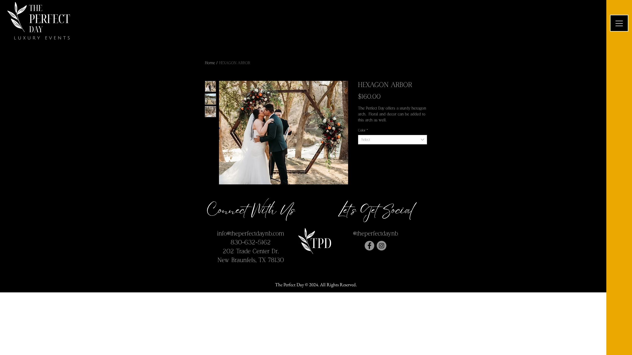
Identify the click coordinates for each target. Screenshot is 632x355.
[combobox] (392, 139)
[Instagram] (381, 245)
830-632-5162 (251, 242)
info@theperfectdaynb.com (250, 233)
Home (210, 63)
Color (363, 130)
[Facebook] (369, 245)
